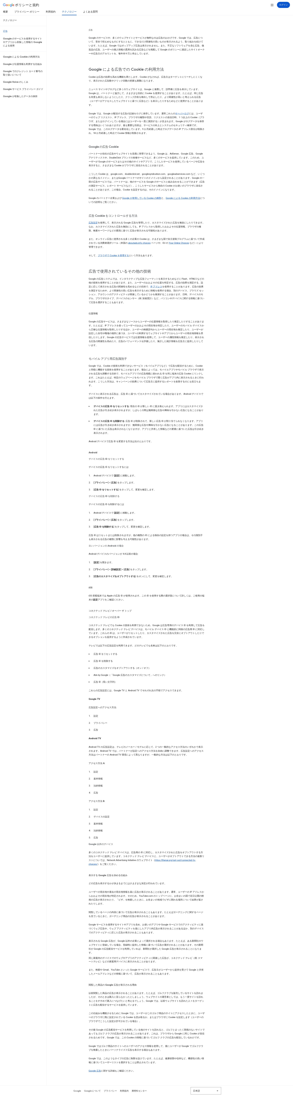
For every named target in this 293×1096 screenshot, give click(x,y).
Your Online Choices (179, 243)
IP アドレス (156, 286)
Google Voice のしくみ (15, 82)
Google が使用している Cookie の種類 (141, 198)
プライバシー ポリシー (26, 11)
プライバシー (110, 1090)
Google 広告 (95, 1070)
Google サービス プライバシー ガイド (23, 89)
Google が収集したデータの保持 (20, 96)
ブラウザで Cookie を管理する (113, 255)
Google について (92, 1090)
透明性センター (139, 1090)
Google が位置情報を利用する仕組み (22, 64)
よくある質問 (90, 11)
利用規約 (51, 11)
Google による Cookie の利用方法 (21, 56)
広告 (5, 31)
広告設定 (93, 222)
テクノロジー (69, 11)
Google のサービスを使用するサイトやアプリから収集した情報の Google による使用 (22, 42)
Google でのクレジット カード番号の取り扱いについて (23, 73)
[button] (272, 5)
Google (77, 1090)
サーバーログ (182, 113)
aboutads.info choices (139, 243)
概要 (5, 11)
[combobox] (206, 1090)
